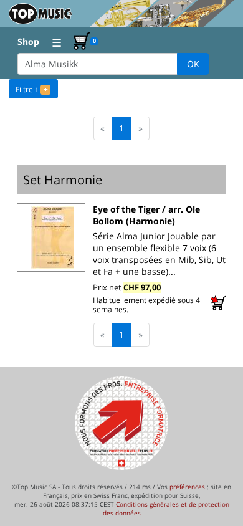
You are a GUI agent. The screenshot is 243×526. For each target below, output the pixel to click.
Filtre (31, 89)
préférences (187, 486)
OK (193, 64)
